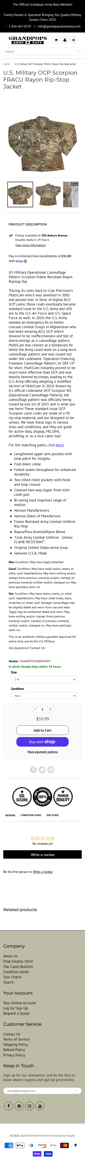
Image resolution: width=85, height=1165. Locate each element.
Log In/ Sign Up (15, 1008)
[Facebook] (8, 1106)
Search (8, 982)
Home (6, 64)
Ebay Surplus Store (18, 961)
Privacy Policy (14, 1055)
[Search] (78, 51)
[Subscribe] (76, 1090)
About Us (10, 956)
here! (60, 445)
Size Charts (12, 977)
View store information (30, 245)
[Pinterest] (19, 1106)
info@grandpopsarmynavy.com (59, 26)
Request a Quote (16, 1013)
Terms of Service (16, 1039)
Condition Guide (30, 815)
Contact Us (11, 1034)
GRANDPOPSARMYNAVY (35, 661)
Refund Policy (14, 1049)
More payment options (42, 752)
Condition (17, 688)
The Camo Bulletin (18, 966)
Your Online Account (19, 1003)
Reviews (10, 815)
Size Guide (52, 815)
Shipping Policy (15, 1044)
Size (14, 672)
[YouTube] (40, 1106)
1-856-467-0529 (20, 26)
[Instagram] (29, 1106)
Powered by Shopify (63, 1136)
